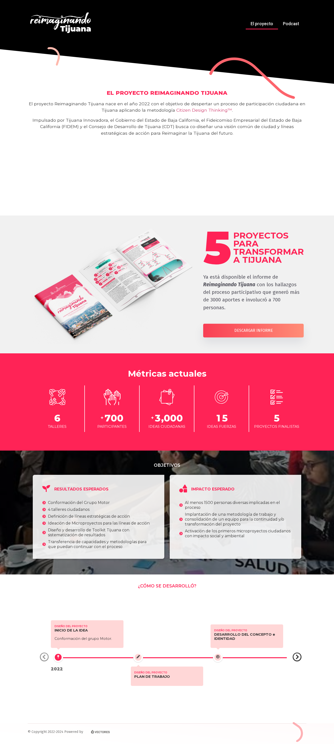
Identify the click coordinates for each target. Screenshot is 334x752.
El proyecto (262, 23)
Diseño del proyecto (71, 626)
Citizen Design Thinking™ (204, 110)
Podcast (291, 23)
